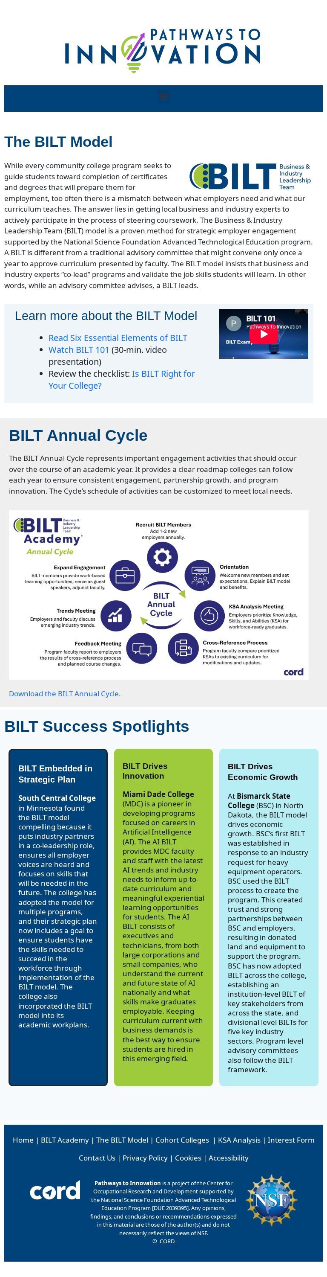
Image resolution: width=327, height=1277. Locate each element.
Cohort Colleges (182, 1140)
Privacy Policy (145, 1158)
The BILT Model (122, 1140)
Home (23, 1140)
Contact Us (97, 1158)
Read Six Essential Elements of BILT (118, 337)
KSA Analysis (239, 1140)
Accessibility (229, 1158)
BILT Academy (65, 1140)
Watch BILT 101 (79, 349)
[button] (164, 97)
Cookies (188, 1158)
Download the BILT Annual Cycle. (65, 693)
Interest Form (291, 1140)
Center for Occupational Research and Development (162, 1187)
